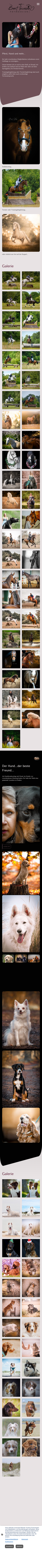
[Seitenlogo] (21, 7)
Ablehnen (19, 1546)
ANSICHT (6, 846)
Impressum (25, 1539)
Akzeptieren (9, 1546)
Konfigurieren (9, 1541)
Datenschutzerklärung (11, 1539)
